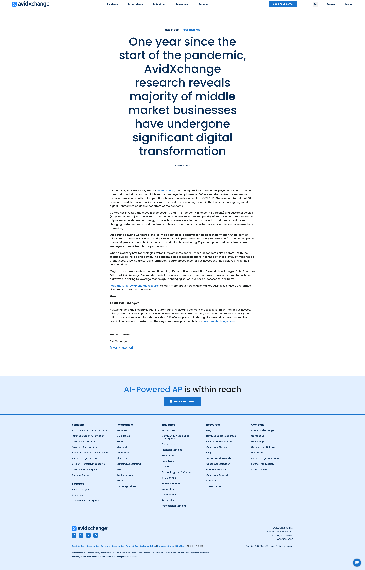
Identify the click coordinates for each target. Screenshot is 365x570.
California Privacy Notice (112, 546)
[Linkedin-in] (88, 535)
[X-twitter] (81, 535)
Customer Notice (147, 546)
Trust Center (78, 546)
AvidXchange (165, 190)
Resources (182, 4)
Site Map (180, 546)
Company (204, 4)
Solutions (112, 4)
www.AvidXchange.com (219, 321)
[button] (315, 4)
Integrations (135, 4)
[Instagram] (95, 535)
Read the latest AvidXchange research (134, 285)
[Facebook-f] (74, 535)
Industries (159, 4)
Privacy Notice (92, 546)
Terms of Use (132, 546)
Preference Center (166, 546)
